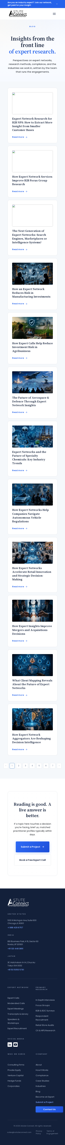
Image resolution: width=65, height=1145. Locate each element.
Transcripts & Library (18, 1014)
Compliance (42, 1075)
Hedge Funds (14, 1080)
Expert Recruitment (17, 1028)
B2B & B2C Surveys (45, 1010)
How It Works (42, 1070)
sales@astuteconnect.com (19, 1132)
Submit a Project (30, 846)
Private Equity (14, 1070)
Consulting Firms (16, 1064)
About (39, 1064)
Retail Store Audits (45, 1025)
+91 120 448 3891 (15, 948)
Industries (41, 1086)
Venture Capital (16, 1075)
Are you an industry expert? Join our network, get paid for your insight (30, 3)
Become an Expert (45, 1096)
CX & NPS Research (45, 1030)
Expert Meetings (16, 1008)
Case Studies (42, 1080)
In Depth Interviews (45, 1000)
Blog (38, 1091)
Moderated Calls (16, 1003)
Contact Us (49, 1109)
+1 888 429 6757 (15, 927)
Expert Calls (13, 998)
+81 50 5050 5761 (16, 969)
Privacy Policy (39, 1132)
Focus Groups (43, 1005)
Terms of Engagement (52, 1132)
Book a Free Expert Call (32, 860)
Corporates (14, 1086)
